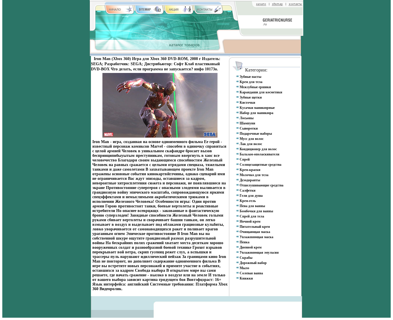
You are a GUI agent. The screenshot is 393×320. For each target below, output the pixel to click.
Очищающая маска (255, 232)
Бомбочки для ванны (256, 211)
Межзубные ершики (255, 87)
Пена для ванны (252, 206)
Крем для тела (251, 82)
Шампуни (247, 123)
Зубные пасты (250, 77)
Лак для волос (251, 144)
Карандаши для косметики (261, 92)
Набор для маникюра (256, 113)
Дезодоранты (250, 180)
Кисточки (247, 103)
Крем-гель (248, 201)
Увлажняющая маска (256, 237)
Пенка (244, 242)
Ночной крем (250, 221)
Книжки (246, 278)
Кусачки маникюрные (257, 108)
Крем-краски (250, 170)
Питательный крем (255, 227)
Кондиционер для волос (258, 149)
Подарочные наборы (256, 134)
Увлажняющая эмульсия (259, 252)
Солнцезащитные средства (260, 165)
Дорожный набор (253, 263)
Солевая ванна (251, 273)
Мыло (244, 268)
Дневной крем (251, 247)
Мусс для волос (252, 139)
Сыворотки (249, 128)
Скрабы (246, 258)
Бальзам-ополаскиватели (259, 154)
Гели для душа (251, 196)
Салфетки (247, 190)
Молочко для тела (254, 175)
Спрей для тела (252, 216)
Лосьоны (246, 118)
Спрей (245, 159)
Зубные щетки (251, 97)
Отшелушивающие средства (261, 185)
